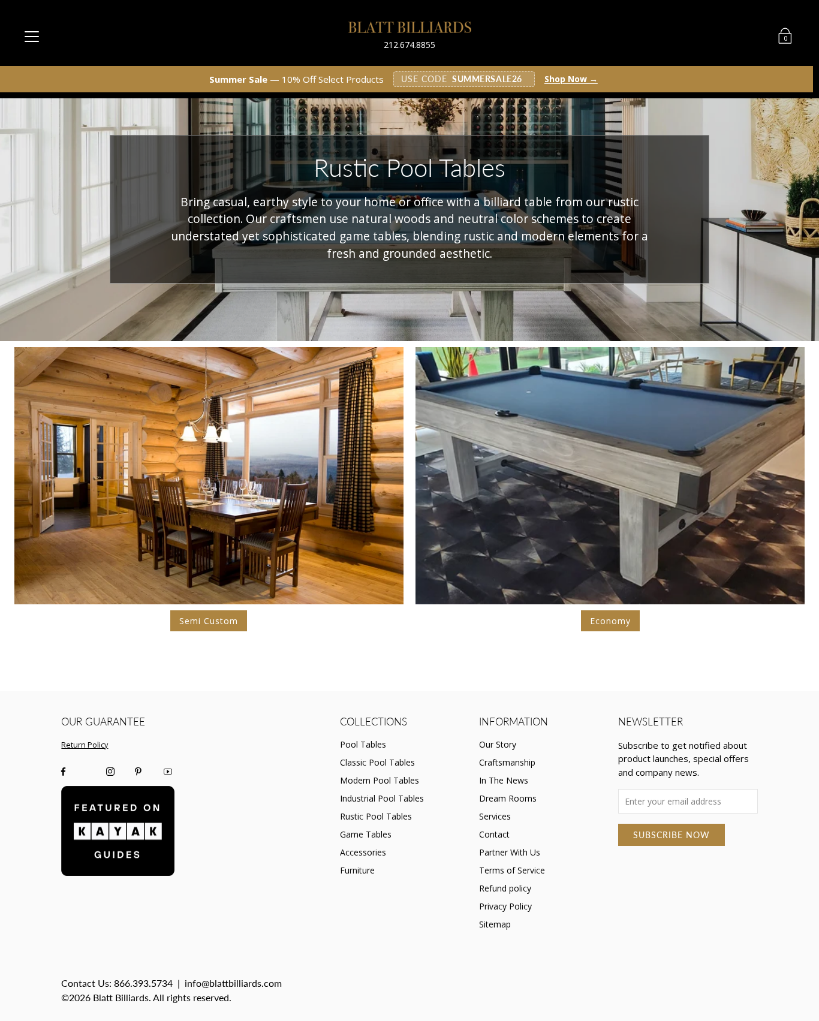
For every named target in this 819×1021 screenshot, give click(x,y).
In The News (503, 780)
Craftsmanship (507, 762)
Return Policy (84, 745)
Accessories (363, 852)
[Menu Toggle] (32, 36)
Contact (494, 834)
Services (495, 816)
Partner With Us (509, 852)
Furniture (357, 870)
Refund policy (505, 888)
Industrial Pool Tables (382, 798)
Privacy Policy (505, 906)
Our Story (497, 744)
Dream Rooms (508, 798)
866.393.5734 (143, 983)
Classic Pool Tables (377, 762)
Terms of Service (512, 870)
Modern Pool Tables (379, 780)
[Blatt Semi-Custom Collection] (209, 475)
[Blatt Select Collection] (610, 475)
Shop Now (571, 79)
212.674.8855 (409, 44)
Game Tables (366, 834)
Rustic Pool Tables (376, 816)
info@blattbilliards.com (233, 983)
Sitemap (495, 924)
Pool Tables (363, 744)
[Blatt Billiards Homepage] (409, 27)
